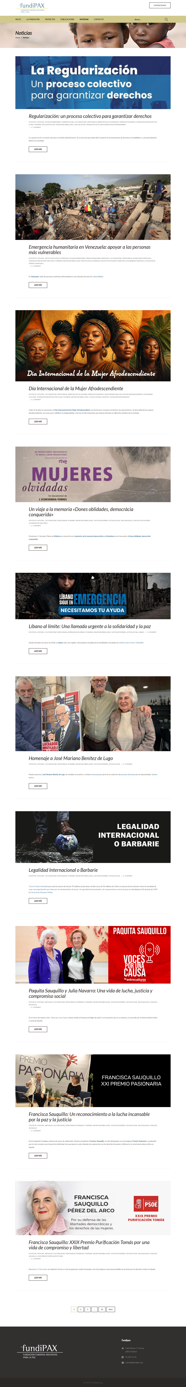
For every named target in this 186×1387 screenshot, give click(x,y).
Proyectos (50, 19)
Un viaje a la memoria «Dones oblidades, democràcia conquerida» (81, 512)
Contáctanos (160, 5)
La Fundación (33, 19)
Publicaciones (67, 19)
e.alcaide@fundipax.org (134, 1362)
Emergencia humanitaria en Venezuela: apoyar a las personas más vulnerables (89, 249)
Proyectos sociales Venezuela (113, 261)
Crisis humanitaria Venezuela (97, 258)
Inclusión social (48, 124)
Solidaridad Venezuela (135, 261)
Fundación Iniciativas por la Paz (41, 261)
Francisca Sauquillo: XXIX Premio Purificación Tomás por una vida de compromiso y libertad (89, 1245)
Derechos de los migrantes (108, 122)
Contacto (99, 19)
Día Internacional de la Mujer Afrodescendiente (76, 388)
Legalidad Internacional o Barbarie (63, 870)
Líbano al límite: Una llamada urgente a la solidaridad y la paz (90, 626)
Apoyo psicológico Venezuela (57, 258)
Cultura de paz (80, 122)
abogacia (48, 1002)
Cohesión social (67, 122)
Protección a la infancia (90, 261)
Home (17, 37)
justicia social (80, 124)
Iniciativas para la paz (64, 124)
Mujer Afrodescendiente (120, 397)
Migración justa (92, 124)
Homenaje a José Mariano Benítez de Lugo (71, 758)
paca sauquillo (127, 520)
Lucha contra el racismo (99, 397)
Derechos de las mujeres (77, 394)
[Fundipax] (26, 8)
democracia (92, 122)
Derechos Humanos (127, 122)
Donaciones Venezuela (142, 258)
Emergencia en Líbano (76, 632)
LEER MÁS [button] (38, 149)
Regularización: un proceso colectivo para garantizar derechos (90, 116)
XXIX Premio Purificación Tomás (50, 1256)
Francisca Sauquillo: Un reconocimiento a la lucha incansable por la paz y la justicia (89, 1116)
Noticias (84, 19)
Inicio (18, 19)
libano (141, 632)
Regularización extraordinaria (113, 124)
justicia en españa (101, 520)
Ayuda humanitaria (52, 122)
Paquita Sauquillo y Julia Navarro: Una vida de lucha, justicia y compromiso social (90, 993)
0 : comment (36, 127)
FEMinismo (80, 1002)
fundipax (37, 124)
